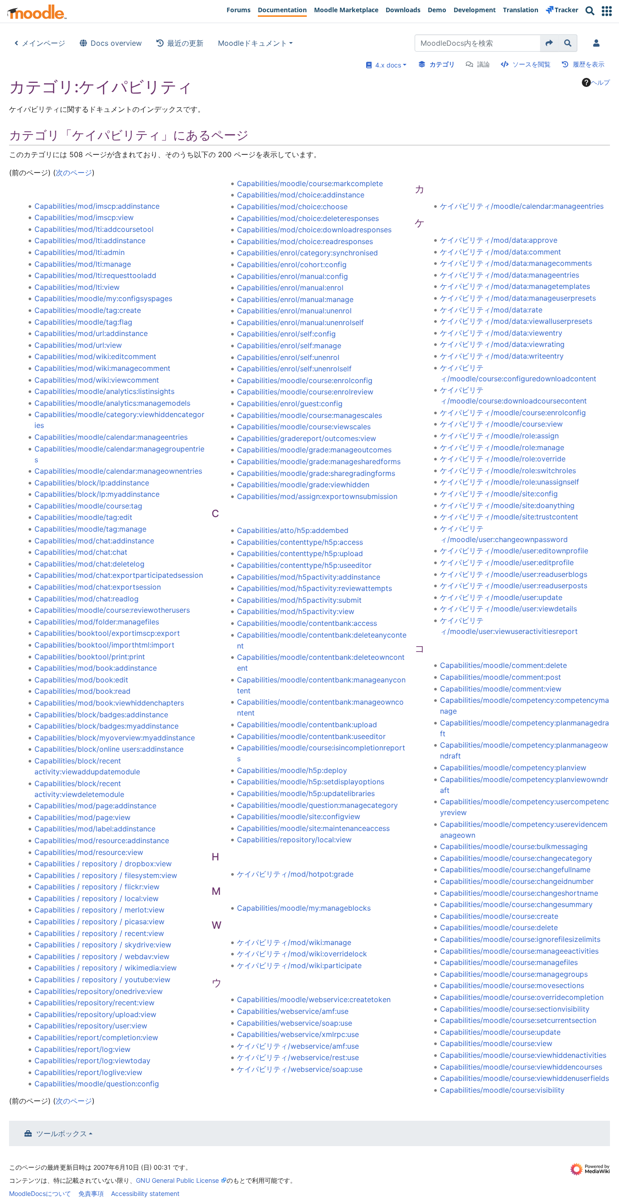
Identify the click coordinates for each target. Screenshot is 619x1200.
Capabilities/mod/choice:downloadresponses (314, 229)
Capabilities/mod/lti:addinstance (89, 240)
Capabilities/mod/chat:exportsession (97, 586)
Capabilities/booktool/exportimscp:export (107, 633)
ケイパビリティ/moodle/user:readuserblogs (513, 574)
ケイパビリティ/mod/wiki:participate (299, 965)
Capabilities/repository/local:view (294, 839)
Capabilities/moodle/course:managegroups (514, 974)
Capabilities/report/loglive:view (88, 1072)
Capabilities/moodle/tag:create (87, 310)
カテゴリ (442, 64)
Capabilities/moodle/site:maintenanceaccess (313, 828)
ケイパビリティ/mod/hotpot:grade (295, 873)
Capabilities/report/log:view (82, 1049)
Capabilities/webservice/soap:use (294, 1022)
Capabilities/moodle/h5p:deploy (292, 770)
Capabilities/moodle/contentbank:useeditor (311, 736)
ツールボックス (61, 1133)
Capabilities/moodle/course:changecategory (516, 858)
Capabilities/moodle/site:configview (298, 816)
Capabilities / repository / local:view (96, 898)
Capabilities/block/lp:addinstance (91, 482)
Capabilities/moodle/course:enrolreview (305, 391)
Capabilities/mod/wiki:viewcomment (96, 379)
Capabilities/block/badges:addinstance (101, 714)
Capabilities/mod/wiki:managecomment (102, 368)
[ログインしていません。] (598, 43)
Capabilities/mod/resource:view (88, 852)
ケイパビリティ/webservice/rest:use (298, 1057)
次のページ (74, 172)
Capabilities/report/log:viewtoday (92, 1060)
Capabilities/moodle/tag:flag (83, 321)
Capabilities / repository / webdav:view (101, 956)
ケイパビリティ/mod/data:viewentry (501, 332)
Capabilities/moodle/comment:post (500, 677)
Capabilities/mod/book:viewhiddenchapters (109, 702)
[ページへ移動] (549, 43)
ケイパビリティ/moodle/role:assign (499, 435)
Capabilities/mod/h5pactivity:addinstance (308, 576)
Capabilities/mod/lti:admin (79, 252)
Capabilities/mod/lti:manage (82, 264)
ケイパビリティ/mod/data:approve (498, 240)
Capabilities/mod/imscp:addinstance (97, 206)
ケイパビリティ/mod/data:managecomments (516, 263)
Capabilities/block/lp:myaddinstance (97, 494)
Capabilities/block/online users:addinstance (109, 749)
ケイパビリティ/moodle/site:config (499, 493)
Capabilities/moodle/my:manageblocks (304, 907)
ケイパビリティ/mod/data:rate (491, 309)
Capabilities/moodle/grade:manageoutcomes (314, 449)
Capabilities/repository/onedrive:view (98, 991)
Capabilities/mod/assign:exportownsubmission (317, 496)
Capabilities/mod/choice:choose (292, 206)
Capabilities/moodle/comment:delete (503, 665)
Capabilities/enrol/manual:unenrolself (300, 322)
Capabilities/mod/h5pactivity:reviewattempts (314, 588)
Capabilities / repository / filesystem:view (105, 875)
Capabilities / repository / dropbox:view (103, 863)
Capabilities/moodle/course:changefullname (515, 869)
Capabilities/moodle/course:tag (88, 505)
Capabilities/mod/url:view (78, 345)
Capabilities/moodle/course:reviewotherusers (112, 609)
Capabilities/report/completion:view (96, 1037)
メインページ (43, 43)
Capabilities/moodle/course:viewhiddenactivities (523, 1055)
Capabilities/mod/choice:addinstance (300, 194)
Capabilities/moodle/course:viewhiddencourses (521, 1066)
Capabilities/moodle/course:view (496, 1043)
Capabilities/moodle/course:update (500, 1032)
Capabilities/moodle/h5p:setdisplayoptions (310, 781)
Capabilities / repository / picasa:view (99, 921)
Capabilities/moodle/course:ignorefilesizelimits (520, 939)
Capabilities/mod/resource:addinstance (101, 840)
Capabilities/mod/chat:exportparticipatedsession (118, 575)
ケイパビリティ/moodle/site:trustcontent (509, 516)
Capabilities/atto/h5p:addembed (292, 530)
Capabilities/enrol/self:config (286, 333)
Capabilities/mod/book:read (82, 691)
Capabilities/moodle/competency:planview (513, 767)
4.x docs (386, 65)
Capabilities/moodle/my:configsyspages (103, 298)
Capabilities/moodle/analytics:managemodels (112, 403)
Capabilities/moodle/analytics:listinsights (104, 391)
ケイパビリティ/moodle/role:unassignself (509, 481)
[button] (606, 11)
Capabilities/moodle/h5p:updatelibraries (306, 793)
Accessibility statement (145, 1193)
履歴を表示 (588, 64)
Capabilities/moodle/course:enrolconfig (304, 380)
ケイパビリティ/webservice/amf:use (298, 1046)
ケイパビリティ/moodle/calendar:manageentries (522, 206)
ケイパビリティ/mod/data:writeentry (502, 355)
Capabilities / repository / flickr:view (97, 886)
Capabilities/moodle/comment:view (500, 688)
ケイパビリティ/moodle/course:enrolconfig (513, 412)
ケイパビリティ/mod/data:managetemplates (515, 286)
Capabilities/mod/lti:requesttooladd (95, 275)
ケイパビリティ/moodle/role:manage (502, 447)
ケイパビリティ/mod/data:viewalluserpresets (516, 321)
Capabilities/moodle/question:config (96, 1083)
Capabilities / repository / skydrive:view (102, 944)
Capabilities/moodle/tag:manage (90, 528)
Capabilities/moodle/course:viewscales (304, 426)
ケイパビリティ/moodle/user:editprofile (507, 562)
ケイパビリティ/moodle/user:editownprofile (514, 550)
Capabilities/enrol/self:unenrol (288, 357)
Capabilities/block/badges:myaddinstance (106, 725)
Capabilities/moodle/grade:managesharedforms (319, 461)
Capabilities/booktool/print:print (89, 656)
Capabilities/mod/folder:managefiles (96, 621)
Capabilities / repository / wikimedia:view (105, 967)
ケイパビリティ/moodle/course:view (501, 423)
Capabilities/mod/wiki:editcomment (95, 356)
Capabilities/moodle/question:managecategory (317, 805)
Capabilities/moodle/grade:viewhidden (303, 484)
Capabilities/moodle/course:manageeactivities (519, 950)
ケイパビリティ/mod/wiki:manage (294, 942)
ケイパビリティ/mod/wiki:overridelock (302, 953)
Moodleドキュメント (252, 43)
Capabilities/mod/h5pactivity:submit (299, 600)
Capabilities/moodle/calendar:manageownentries (118, 470)
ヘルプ (600, 82)
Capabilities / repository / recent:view (99, 933)
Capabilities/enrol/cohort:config (292, 264)
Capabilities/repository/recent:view (94, 1002)
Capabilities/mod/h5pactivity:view (295, 611)
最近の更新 (185, 43)
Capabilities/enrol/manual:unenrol (294, 310)
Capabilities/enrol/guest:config (290, 403)
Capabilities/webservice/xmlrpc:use (298, 1034)
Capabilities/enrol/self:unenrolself (294, 368)
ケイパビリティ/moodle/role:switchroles (508, 470)
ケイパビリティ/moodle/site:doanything (507, 505)
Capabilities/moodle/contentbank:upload (307, 724)
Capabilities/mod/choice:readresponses (305, 241)
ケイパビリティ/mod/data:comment (500, 251)
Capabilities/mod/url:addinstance (91, 333)
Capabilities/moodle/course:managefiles (509, 962)
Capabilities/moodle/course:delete (499, 927)
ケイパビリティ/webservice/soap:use (300, 1069)
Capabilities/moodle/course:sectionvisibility (515, 1008)
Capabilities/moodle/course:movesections (512, 985)
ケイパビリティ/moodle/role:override (503, 458)
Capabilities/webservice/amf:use (292, 1011)
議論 (483, 64)
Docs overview (116, 43)
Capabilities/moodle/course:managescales (309, 415)
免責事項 (91, 1193)
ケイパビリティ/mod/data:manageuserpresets (518, 297)
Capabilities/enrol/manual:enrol (290, 287)
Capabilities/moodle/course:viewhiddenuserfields (524, 1078)
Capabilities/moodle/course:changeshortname (519, 893)
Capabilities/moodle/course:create (499, 916)
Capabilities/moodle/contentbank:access (307, 623)
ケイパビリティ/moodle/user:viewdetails (508, 608)
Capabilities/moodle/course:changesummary (516, 904)
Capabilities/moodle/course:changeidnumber (517, 881)
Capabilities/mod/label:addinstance (94, 828)
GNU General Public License (177, 1180)
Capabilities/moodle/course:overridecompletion (522, 997)
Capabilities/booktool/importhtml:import (104, 644)
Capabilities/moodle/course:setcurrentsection (518, 1020)
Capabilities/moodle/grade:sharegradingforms (316, 473)
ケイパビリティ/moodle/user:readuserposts (513, 585)
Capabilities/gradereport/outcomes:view (306, 438)
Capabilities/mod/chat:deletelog (89, 563)
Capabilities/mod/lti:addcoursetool (94, 229)
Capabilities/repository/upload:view (95, 1014)
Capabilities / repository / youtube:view (102, 979)
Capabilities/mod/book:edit (81, 679)
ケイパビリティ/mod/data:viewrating (502, 344)
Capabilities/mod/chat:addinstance (94, 540)
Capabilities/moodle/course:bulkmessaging (514, 846)
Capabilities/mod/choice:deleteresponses (308, 218)
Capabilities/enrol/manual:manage (295, 299)
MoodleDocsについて (40, 1193)
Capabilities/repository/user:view (90, 1025)
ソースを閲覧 (532, 64)
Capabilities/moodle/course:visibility (502, 1089)
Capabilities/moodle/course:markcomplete (310, 183)
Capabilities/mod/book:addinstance (95, 667)
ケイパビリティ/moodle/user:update (501, 597)
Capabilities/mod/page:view (82, 817)
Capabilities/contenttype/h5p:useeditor (304, 565)
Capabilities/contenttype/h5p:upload (300, 553)
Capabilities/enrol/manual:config (292, 276)
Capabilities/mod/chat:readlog (86, 598)
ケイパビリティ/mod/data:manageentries (509, 274)
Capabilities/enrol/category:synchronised (307, 252)
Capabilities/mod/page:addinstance (95, 805)
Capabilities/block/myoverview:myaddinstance (114, 737)
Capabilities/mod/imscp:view (84, 217)
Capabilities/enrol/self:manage (289, 345)
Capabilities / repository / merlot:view (99, 909)
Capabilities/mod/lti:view (77, 287)
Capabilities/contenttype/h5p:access (300, 542)
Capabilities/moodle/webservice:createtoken (314, 999)
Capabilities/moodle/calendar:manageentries (111, 437)
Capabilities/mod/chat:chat (80, 552)
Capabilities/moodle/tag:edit (83, 517)
